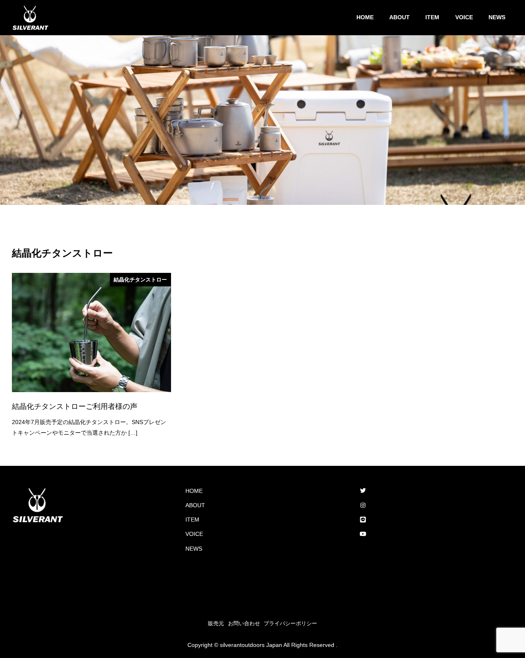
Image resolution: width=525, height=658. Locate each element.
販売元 (216, 623)
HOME (194, 491)
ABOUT (195, 505)
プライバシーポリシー (290, 623)
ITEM (192, 519)
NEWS (193, 548)
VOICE (194, 534)
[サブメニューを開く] (334, 506)
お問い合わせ (244, 623)
